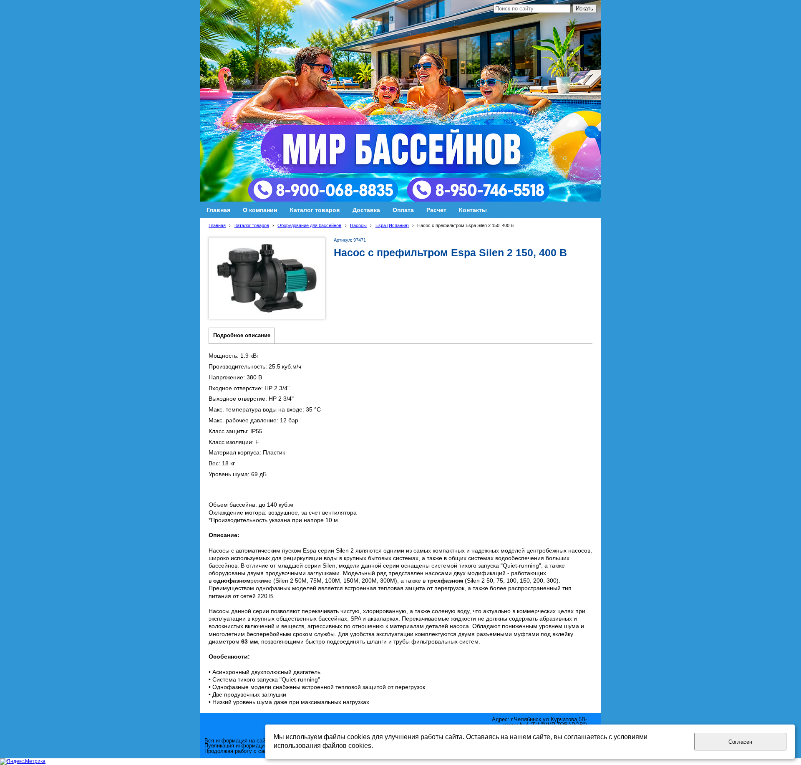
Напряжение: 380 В (235, 377)
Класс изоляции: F (234, 442)
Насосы (358, 225)
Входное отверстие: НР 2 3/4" (249, 388)
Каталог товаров (251, 225)
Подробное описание (241, 335)
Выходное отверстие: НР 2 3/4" (251, 398)
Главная (217, 225)
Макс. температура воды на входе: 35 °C (265, 409)
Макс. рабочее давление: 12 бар (253, 420)
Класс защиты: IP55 (235, 431)
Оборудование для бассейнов (309, 225)
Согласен (740, 742)
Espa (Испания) (392, 225)
